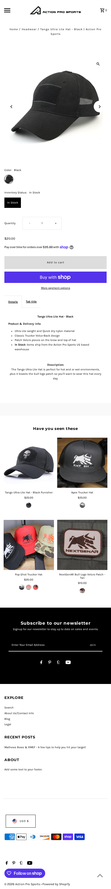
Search (9, 707)
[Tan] (82, 590)
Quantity (9, 223)
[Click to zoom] (98, 64)
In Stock (12, 202)
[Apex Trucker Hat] (82, 462)
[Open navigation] (15, 10)
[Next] (99, 106)
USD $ (24, 821)
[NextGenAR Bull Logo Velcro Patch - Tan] (82, 544)
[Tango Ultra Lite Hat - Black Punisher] (28, 462)
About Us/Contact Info (19, 713)
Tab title (31, 301)
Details (13, 302)
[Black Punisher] (28, 505)
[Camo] (28, 587)
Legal (7, 724)
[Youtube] (68, 663)
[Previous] (11, 106)
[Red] (35, 587)
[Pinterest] (49, 663)
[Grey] (82, 505)
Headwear (29, 29)
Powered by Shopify (56, 884)
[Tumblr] (58, 663)
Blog (7, 719)
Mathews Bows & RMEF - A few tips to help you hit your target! (45, 747)
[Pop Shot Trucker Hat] (28, 544)
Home (14, 29)
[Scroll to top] (100, 875)
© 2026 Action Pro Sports (22, 884)
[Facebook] (41, 663)
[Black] (21, 587)
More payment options (55, 288)
